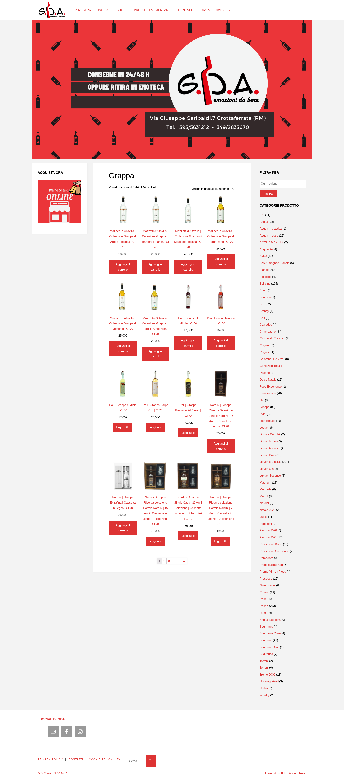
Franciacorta (268, 393)
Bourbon (265, 297)
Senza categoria (270, 619)
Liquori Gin (267, 468)
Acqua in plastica (271, 228)
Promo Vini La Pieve (273, 571)
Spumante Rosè (270, 633)
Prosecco (266, 578)
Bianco (264, 269)
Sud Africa (266, 654)
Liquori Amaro (269, 441)
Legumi (264, 427)
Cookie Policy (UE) (104, 759)
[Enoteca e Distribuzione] (52, 10)
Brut (262, 318)
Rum (263, 612)
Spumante (266, 626)
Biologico (265, 276)
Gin (262, 400)
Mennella (265, 489)
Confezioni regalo (271, 365)
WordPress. (299, 773)
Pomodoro (266, 558)
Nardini (264, 503)
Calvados (266, 324)
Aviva (263, 256)
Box (262, 304)
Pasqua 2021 (268, 537)
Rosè (263, 599)
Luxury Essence (270, 475)
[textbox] (284, 183)
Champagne (268, 331)
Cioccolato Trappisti (272, 338)
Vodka (264, 688)
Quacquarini (267, 585)
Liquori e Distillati (270, 461)
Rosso (264, 606)
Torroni (264, 661)
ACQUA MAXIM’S (271, 242)
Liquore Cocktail (270, 434)
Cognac (265, 345)
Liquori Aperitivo (270, 448)
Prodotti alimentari (271, 564)
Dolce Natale (268, 379)
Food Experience (271, 386)
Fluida (284, 773)
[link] (229, 10)
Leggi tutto (122, 427)
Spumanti (266, 640)
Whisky (264, 695)
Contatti (76, 759)
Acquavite (266, 249)
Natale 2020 (267, 510)
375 (262, 215)
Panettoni (266, 523)
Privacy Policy (50, 759)
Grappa (264, 407)
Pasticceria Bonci (271, 544)
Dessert (265, 372)
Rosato (264, 592)
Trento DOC (267, 674)
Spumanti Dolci (269, 647)
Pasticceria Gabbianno (274, 551)
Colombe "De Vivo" (272, 359)
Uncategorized (269, 681)
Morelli (264, 496)
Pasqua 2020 (268, 530)
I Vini (263, 414)
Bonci (263, 290)
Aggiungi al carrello (123, 266)
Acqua (264, 221)
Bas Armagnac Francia (274, 263)
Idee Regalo (267, 420)
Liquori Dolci (268, 455)
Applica (268, 193)
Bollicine (265, 283)
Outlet (263, 516)
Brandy (264, 311)
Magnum (265, 482)
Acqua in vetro (269, 235)
